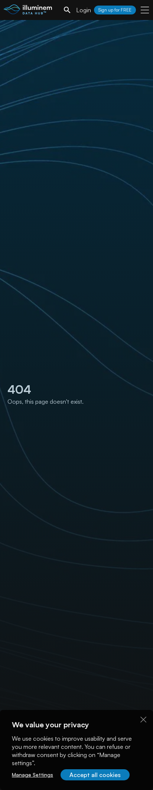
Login (83, 10)
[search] (67, 10)
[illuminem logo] (28, 11)
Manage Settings (32, 774)
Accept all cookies (95, 775)
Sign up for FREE (114, 10)
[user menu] (144, 10)
